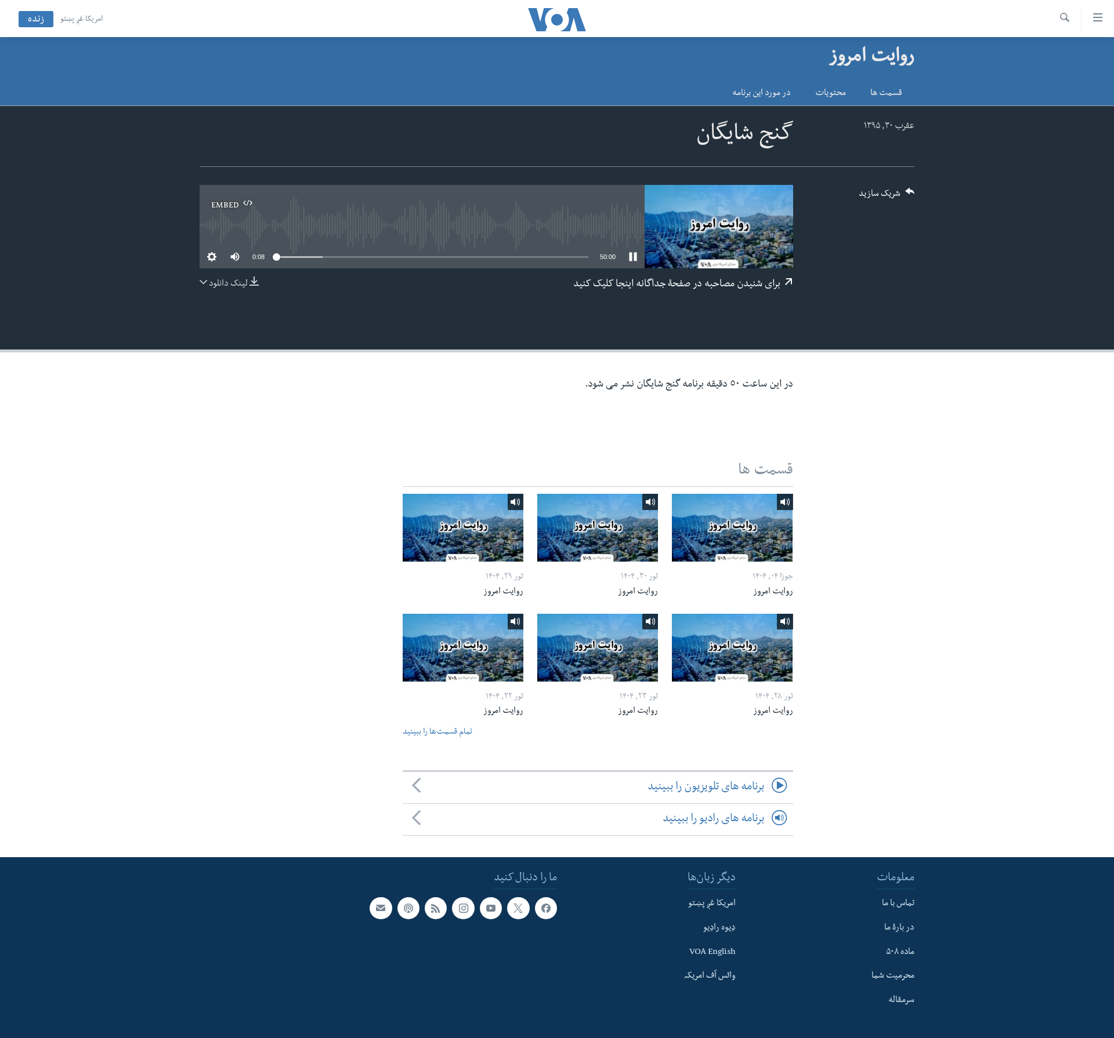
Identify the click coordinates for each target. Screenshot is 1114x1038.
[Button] (886, 197)
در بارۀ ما (899, 928)
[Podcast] (408, 908)
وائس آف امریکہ (710, 977)
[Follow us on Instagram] (463, 908)
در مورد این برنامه (761, 94)
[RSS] (436, 908)
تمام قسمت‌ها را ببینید (437, 733)
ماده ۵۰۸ (900, 953)
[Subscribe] (381, 908)
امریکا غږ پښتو (81, 19)
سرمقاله (901, 1001)
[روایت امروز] (732, 528)
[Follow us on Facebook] (546, 908)
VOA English (712, 953)
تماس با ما (898, 904)
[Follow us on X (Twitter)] (518, 908)
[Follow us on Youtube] (491, 908)
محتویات (830, 94)
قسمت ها (886, 94)
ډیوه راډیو (719, 928)
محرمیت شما (892, 977)
